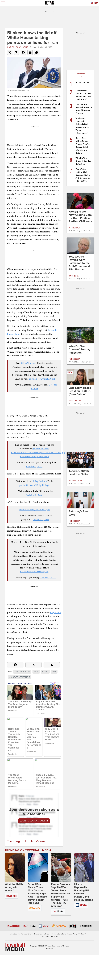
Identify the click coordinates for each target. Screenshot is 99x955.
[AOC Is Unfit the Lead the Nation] (80, 460)
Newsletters (38, 934)
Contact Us (82, 934)
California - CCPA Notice (49, 936)
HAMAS (45, 672)
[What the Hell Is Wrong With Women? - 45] (15, 867)
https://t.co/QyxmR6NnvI (42, 378)
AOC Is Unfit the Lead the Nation (79, 472)
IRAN (54, 672)
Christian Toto (75, 400)
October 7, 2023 (41, 519)
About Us (13, 934)
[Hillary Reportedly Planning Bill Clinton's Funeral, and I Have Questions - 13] (84, 867)
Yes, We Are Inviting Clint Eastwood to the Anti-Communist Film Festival (83, 175)
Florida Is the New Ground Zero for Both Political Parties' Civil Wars (80, 216)
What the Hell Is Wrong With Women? (14, 887)
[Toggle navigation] (3, 3)
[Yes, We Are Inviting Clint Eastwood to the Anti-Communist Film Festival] (80, 245)
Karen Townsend (18, 47)
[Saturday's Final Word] (80, 500)
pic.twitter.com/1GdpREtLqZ (34, 485)
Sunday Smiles (82, 82)
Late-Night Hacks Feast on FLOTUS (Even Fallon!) (80, 391)
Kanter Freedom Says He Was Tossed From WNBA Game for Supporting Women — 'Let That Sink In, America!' (60, 895)
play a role (55, 612)
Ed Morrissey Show (25, 934)
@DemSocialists (40, 448)
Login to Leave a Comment (34, 821)
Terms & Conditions (59, 934)
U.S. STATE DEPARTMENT (19, 677)
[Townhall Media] (15, 947)
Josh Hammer (74, 227)
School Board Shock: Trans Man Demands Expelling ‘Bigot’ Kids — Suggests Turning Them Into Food (38, 894)
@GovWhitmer (28, 363)
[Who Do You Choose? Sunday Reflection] (80, 335)
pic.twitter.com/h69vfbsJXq (34, 571)
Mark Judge (74, 275)
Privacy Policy (72, 934)
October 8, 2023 (34, 466)
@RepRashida (40, 481)
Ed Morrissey (74, 359)
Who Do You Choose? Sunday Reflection (83, 161)
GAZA (36, 672)
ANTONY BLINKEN (22, 672)
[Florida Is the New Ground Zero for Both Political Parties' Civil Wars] (80, 200)
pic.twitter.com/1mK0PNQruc (34, 509)
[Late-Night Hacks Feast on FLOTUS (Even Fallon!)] (80, 376)
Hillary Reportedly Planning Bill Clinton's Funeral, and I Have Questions (83, 892)
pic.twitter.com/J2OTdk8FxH (34, 456)
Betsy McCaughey (76, 480)
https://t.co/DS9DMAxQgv (51, 452)
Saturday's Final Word (79, 513)
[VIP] (94, 3)
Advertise (47, 934)
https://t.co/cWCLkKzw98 (24, 452)
